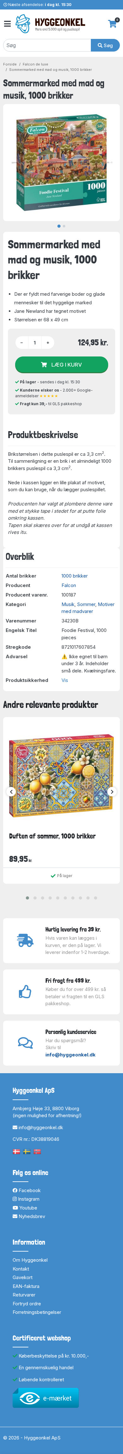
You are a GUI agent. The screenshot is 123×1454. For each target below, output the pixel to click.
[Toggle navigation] (7, 24)
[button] (27, 898)
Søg (107, 45)
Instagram (28, 1199)
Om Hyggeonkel (30, 1260)
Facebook (29, 1190)
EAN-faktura (26, 1286)
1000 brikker (75, 576)
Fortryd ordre (27, 1304)
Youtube (27, 1208)
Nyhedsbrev (31, 1216)
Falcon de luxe (35, 64)
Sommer (86, 604)
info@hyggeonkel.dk (70, 1055)
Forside (10, 64)
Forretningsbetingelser (37, 1312)
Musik (68, 604)
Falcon (69, 585)
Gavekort (22, 1277)
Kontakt (21, 1269)
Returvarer (24, 1295)
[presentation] (11, 791)
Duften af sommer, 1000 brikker (52, 836)
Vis (65, 680)
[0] (112, 24)
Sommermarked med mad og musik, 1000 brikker (50, 69)
